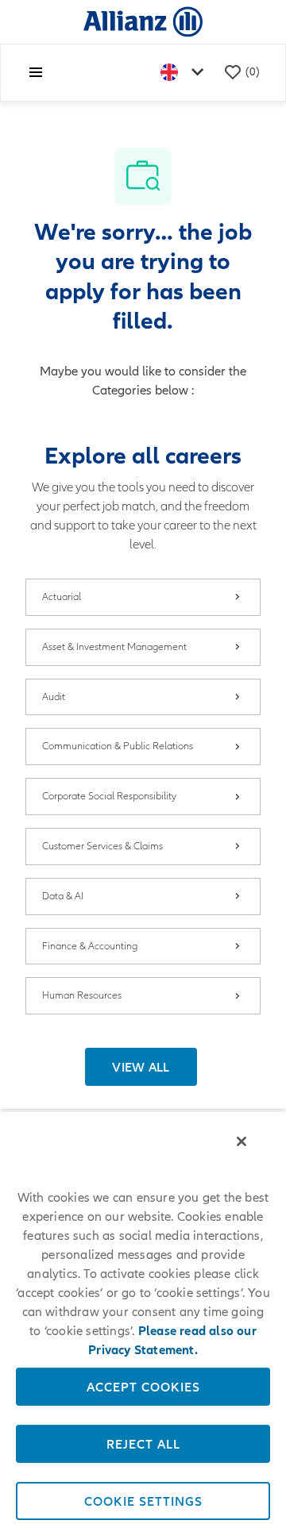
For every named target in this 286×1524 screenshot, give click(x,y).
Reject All (143, 1444)
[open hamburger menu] (35, 72)
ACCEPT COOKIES (143, 1387)
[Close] (241, 1141)
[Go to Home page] (143, 21)
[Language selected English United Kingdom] (185, 72)
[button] (141, 1067)
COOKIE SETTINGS (143, 1501)
